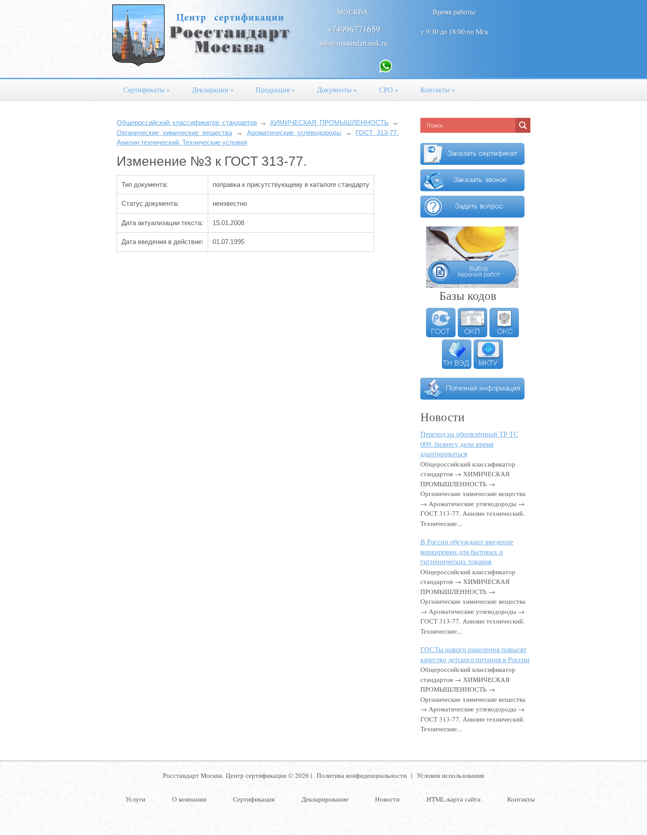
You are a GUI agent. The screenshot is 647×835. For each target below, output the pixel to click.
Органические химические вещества (174, 132)
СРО (388, 89)
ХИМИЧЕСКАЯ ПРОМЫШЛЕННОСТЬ (329, 122)
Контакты (437, 89)
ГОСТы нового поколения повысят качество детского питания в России (474, 654)
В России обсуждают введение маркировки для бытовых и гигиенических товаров (466, 551)
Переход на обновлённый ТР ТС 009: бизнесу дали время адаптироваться (469, 443)
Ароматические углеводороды (294, 132)
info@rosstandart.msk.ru (353, 42)
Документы (337, 89)
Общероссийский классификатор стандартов (187, 122)
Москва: (353, 11)
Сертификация (254, 799)
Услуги (135, 799)
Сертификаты (146, 89)
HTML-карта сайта (453, 799)
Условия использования (450, 775)
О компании (189, 799)
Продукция (275, 89)
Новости (387, 799)
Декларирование (325, 799)
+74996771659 (353, 29)
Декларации (213, 89)
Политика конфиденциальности (361, 775)
